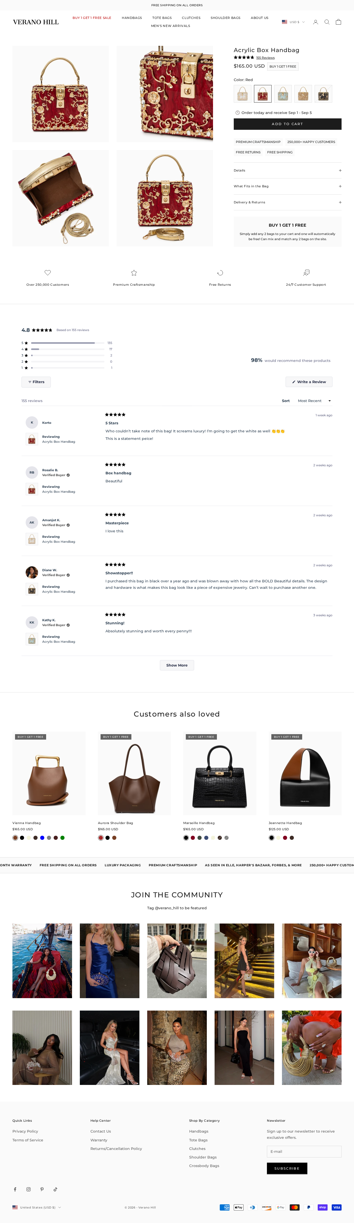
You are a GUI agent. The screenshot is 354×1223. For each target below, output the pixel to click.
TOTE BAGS (162, 18)
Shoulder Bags (203, 1157)
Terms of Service (27, 1140)
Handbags (198, 1131)
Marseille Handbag (199, 823)
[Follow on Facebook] (15, 1189)
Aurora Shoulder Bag (115, 823)
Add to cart (287, 124)
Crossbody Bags (204, 1165)
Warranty (98, 1140)
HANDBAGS (132, 18)
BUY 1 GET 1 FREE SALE (92, 18)
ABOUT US (259, 18)
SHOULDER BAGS (225, 18)
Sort (286, 400)
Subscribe (287, 1168)
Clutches (197, 1148)
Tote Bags (198, 1140)
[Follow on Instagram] (28, 1189)
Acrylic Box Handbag (58, 442)
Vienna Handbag (26, 823)
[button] (67, 343)
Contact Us (100, 1131)
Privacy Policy (25, 1131)
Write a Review (314, 383)
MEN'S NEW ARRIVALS (170, 26)
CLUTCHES (191, 18)
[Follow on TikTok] (55, 1189)
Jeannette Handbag (285, 823)
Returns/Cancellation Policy (116, 1148)
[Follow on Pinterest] (42, 1189)
